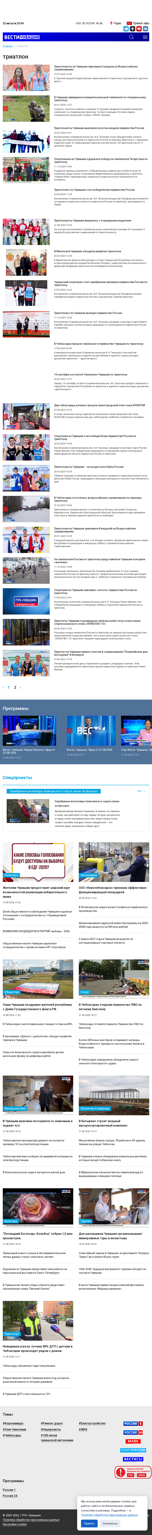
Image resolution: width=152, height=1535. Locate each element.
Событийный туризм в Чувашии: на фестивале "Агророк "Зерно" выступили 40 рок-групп (114, 1255)
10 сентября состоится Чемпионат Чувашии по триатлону (90, 374)
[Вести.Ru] (133, 1432)
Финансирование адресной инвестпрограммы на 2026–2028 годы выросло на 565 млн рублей (114, 925)
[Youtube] (139, 29)
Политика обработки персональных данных (31, 1519)
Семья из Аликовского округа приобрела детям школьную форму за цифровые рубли (33, 1054)
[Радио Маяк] (133, 1441)
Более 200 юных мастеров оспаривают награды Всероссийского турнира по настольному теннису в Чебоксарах (111, 1044)
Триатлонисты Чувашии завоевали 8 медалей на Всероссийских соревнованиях (95, 530)
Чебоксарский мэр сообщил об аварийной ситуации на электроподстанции (37, 1158)
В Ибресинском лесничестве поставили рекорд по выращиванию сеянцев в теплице (111, 1174)
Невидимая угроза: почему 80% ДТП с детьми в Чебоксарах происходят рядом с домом (37, 1349)
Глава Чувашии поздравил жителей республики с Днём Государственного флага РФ (37, 1007)
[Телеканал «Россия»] (133, 1423)
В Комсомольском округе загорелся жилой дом (34, 1172)
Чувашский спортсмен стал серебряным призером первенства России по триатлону (100, 284)
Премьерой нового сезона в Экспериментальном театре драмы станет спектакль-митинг (34, 1255)
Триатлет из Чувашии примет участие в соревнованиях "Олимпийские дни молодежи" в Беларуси (101, 653)
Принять (89, 1523)
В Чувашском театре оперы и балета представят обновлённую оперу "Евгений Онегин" (34, 1287)
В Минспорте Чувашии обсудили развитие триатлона (87, 251)
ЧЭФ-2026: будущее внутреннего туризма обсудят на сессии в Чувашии (112, 1271)
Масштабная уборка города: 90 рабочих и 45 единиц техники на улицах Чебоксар (112, 1142)
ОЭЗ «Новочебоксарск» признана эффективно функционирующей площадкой (112, 890)
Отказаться (110, 1523)
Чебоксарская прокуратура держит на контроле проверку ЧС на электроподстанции (33, 1142)
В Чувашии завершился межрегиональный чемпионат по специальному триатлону (100, 99)
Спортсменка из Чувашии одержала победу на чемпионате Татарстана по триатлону (101, 160)
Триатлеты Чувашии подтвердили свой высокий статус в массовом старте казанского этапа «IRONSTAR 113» (97, 622)
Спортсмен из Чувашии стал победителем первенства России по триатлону (95, 438)
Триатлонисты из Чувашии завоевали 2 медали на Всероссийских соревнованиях (96, 68)
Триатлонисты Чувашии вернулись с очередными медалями (92, 220)
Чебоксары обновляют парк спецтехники (29, 1365)
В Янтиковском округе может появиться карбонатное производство (113, 909)
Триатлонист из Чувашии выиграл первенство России (88, 313)
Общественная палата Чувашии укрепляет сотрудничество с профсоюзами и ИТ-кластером (34, 945)
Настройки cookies (15, 1524)
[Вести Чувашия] (21, 37)
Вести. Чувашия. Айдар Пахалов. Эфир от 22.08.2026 (29, 751)
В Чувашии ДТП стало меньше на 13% (26, 1393)
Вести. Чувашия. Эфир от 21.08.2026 (89, 749)
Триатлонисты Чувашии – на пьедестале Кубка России (88, 466)
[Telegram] (126, 29)
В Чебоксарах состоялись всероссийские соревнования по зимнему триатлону (97, 499)
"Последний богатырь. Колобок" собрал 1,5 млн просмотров (37, 1236)
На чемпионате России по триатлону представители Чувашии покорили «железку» (99, 561)
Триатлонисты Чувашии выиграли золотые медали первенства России (99, 128)
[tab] (54, 791)
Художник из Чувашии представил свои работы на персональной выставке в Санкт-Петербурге (35, 1271)
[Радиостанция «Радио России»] (133, 1450)
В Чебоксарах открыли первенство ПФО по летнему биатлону (110, 1007)
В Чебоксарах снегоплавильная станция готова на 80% (37, 1024)
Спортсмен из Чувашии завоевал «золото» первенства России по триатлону (95, 592)
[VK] (145, 29)
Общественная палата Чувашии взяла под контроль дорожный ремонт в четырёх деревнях (36, 1380)
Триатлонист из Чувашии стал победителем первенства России (94, 189)
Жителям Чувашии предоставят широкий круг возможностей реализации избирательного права (36, 892)
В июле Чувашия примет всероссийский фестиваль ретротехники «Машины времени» (111, 1287)
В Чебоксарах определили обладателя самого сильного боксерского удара (108, 1061)
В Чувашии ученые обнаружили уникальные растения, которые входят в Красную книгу (113, 1158)
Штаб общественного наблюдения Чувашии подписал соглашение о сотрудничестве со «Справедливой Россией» (37, 915)
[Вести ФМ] (133, 1459)
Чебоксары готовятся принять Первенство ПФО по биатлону (111, 1026)
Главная (8, 46)
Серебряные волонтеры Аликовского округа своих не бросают (87, 803)
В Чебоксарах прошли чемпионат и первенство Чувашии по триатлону (98, 343)
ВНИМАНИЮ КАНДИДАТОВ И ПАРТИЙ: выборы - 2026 (36, 931)
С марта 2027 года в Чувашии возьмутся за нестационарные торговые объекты (106, 941)
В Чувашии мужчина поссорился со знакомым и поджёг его (37, 1123)
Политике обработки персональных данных (109, 1515)
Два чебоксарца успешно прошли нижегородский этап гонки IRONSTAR (99, 405)
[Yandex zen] (132, 29)
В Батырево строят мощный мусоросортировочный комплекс (103, 1123)
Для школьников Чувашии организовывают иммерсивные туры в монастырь (111, 1236)
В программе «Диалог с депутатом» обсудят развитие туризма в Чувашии (37, 1038)
